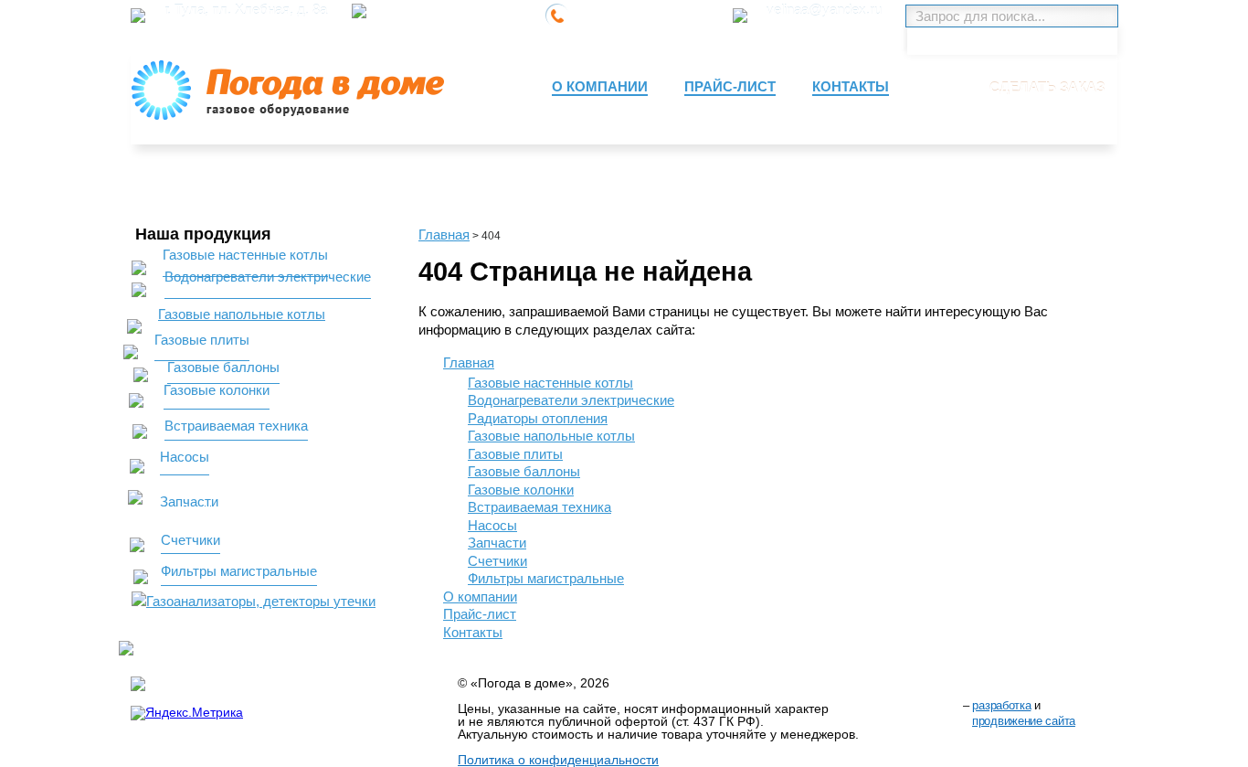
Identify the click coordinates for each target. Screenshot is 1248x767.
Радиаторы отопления (538, 418)
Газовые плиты (515, 454)
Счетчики (497, 561)
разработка (1001, 705)
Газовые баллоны (524, 471)
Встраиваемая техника (539, 507)
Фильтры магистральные (546, 578)
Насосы (492, 525)
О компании (480, 596)
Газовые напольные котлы (551, 435)
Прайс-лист (479, 614)
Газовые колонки (521, 489)
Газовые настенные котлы (550, 382)
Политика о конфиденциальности (558, 759)
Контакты (472, 632)
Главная (444, 234)
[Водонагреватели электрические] (242, 292)
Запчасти (497, 542)
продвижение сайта (1023, 721)
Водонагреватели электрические (571, 400)
